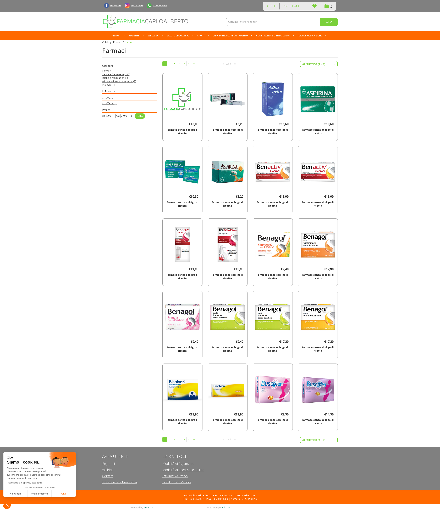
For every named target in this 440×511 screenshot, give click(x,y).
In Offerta (109, 103)
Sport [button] (201, 35)
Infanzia (108, 84)
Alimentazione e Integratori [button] (273, 35)
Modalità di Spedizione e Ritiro (183, 470)
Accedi (272, 6)
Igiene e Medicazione (115, 77)
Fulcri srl (225, 507)
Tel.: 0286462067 (194, 499)
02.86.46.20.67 (160, 5)
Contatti (107, 476)
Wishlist (314, 6)
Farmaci (106, 71)
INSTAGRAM (137, 5)
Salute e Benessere (116, 74)
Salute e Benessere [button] (178, 35)
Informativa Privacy (175, 476)
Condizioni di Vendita (176, 482)
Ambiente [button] (134, 35)
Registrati (291, 6)
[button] (319, 64)
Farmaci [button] (115, 35)
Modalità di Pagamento (178, 463)
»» (194, 63)
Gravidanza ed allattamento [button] (230, 35)
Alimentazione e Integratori (119, 81)
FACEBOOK (115, 5)
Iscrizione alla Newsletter (119, 482)
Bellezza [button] (153, 35)
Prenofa (148, 507)
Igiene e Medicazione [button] (310, 35)
